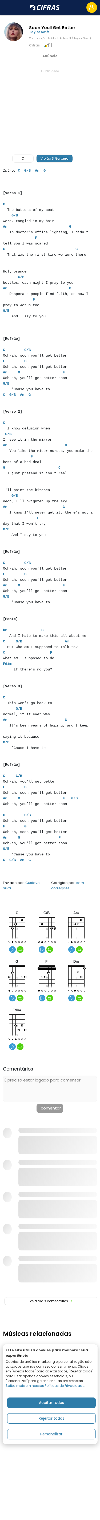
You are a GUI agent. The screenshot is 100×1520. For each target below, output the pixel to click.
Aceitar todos (51, 1402)
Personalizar (51, 1434)
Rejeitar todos (51, 1418)
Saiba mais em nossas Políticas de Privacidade (45, 1385)
